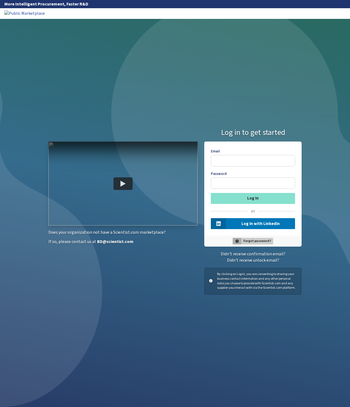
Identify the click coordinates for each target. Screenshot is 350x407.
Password (219, 174)
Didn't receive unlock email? (253, 260)
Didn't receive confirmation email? (253, 254)
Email (215, 151)
